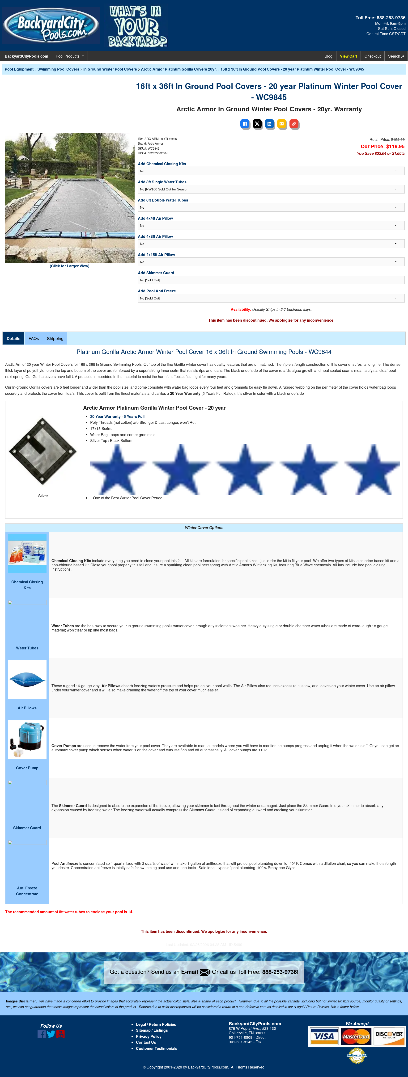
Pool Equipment (19, 69)
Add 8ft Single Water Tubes (162, 182)
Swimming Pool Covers (58, 69)
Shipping (55, 338)
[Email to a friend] (281, 123)
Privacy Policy (149, 1036)
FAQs (34, 338)
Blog (328, 56)
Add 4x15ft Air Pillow (156, 254)
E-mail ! (195, 972)
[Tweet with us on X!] (51, 1036)
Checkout (373, 56)
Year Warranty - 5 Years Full (119, 416)
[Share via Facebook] (244, 123)
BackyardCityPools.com (26, 56)
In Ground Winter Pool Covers (110, 69)
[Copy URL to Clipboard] (293, 123)
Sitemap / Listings (152, 1030)
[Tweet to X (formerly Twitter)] (257, 123)
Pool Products (67, 56)
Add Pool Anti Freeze (157, 291)
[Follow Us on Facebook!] (42, 1036)
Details (14, 338)
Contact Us (146, 1042)
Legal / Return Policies (156, 1024)
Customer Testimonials (156, 1048)
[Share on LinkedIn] (269, 123)
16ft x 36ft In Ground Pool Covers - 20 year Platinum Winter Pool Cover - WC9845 (292, 69)
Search (394, 56)
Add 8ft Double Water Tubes (163, 200)
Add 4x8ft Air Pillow (155, 236)
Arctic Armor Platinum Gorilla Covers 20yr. (179, 69)
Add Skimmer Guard (156, 272)
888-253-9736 (391, 17)
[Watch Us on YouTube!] (60, 1036)
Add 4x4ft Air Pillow (155, 218)
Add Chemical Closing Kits (162, 163)
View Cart (348, 56)
